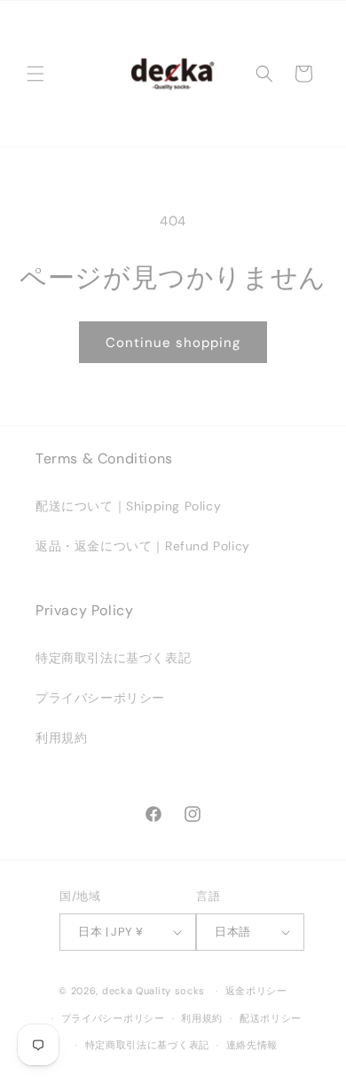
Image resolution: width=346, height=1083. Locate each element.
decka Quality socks (153, 990)
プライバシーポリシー (100, 698)
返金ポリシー (256, 990)
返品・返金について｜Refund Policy (142, 546)
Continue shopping (173, 343)
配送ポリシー (271, 1018)
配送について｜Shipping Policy (128, 506)
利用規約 (61, 738)
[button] (35, 73)
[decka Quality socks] (172, 73)
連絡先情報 (252, 1045)
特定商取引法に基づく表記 (113, 658)
